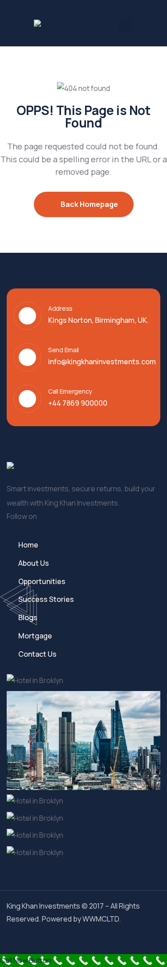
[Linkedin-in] (70, 517)
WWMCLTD (100, 919)
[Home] (47, 26)
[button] (125, 25)
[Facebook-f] (53, 517)
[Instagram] (88, 517)
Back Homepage (88, 204)
